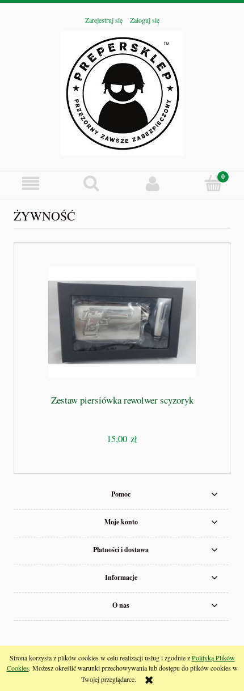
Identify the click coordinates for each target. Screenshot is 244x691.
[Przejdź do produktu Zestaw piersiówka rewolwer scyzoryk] (122, 322)
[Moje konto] (152, 183)
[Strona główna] (122, 91)
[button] (30, 183)
